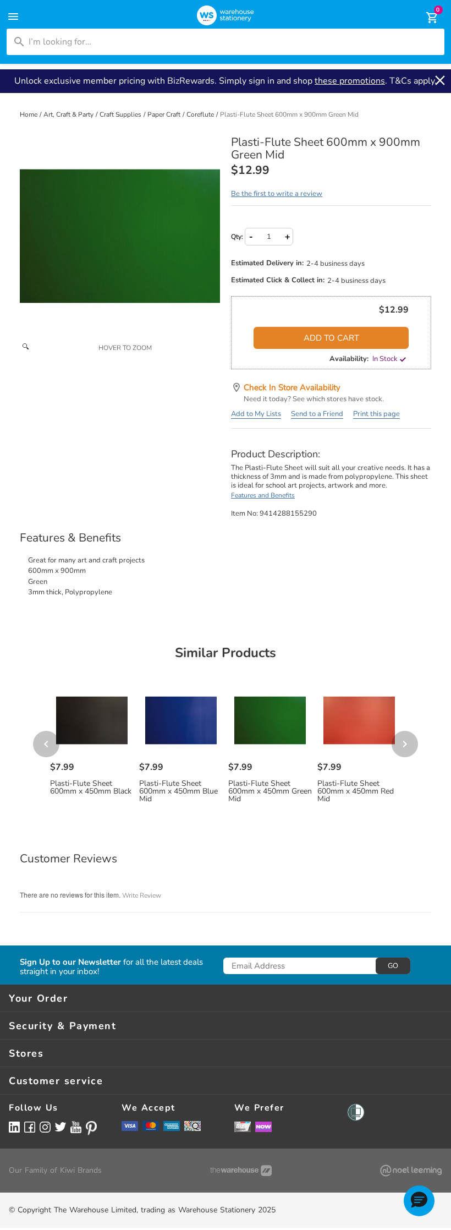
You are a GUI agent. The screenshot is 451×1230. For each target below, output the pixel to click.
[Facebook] (29, 1127)
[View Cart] (424, 17)
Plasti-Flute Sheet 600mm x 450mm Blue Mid (178, 791)
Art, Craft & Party (69, 114)
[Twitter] (60, 1126)
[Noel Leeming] (411, 1170)
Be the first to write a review (276, 194)
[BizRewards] (242, 1126)
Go (393, 966)
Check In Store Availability (292, 387)
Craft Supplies (121, 114)
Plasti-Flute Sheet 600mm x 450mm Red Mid (355, 791)
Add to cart (331, 337)
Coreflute (201, 114)
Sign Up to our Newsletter (70, 962)
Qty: (237, 236)
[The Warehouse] (241, 1170)
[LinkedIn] (14, 1127)
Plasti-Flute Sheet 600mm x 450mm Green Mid (270, 791)
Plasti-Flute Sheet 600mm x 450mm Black (90, 787)
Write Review (141, 895)
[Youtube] (75, 1127)
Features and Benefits (263, 495)
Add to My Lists (256, 414)
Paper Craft (164, 114)
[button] (419, 1200)
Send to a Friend (317, 414)
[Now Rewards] (263, 1127)
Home (29, 114)
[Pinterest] (91, 1128)
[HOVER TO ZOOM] (120, 236)
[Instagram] (45, 1127)
